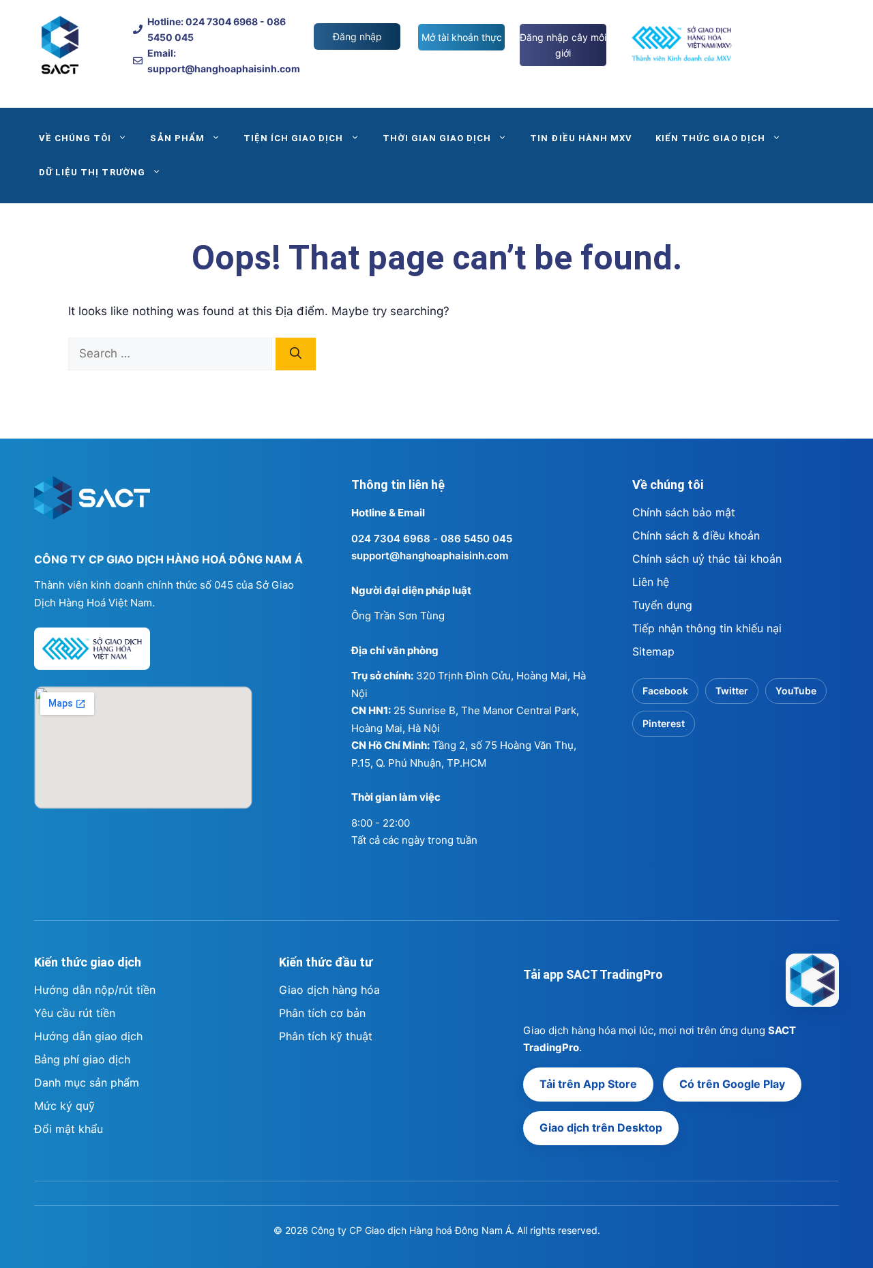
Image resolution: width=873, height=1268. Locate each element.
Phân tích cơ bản (322, 1013)
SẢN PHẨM (177, 138)
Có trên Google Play (732, 1084)
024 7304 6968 (390, 538)
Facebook (665, 690)
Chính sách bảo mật (683, 512)
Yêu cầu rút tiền (74, 1013)
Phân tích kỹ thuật (325, 1036)
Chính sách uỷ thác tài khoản (707, 558)
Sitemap (653, 651)
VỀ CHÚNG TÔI (75, 138)
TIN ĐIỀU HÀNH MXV (581, 138)
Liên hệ (650, 582)
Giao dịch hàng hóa (329, 990)
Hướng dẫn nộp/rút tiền (95, 990)
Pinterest (663, 723)
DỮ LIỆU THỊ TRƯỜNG (92, 172)
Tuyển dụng (662, 605)
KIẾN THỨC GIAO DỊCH (710, 138)
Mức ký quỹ (64, 1105)
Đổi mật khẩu (68, 1129)
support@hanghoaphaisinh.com (429, 555)
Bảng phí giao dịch (82, 1059)
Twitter (731, 690)
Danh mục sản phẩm (86, 1082)
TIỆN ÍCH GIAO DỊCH (293, 138)
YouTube (795, 690)
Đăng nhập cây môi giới (563, 45)
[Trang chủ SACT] (92, 504)
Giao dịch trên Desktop (600, 1127)
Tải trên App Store (588, 1084)
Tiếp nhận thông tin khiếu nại (707, 628)
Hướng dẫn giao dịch (88, 1036)
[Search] (296, 354)
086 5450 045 (476, 538)
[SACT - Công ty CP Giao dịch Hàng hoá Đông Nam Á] (812, 980)
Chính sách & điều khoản (696, 535)
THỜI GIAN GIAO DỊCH (437, 138)
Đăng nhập (357, 36)
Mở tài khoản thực (461, 37)
